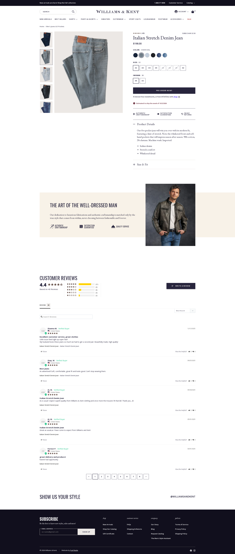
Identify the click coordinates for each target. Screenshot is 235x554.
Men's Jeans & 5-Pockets (55, 26)
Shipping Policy (181, 534)
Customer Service (176, 3)
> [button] (146, 476)
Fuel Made (74, 550)
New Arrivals (108, 525)
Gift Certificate (108, 534)
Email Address (47, 529)
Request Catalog (157, 534)
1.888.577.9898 (159, 3)
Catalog (190, 3)
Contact (130, 534)
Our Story (155, 525)
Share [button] (45, 352)
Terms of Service (181, 525)
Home (42, 26)
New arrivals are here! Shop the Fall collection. (58, 3)
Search (46, 12)
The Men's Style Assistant (161, 538)
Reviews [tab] (43, 305)
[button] (189, 352)
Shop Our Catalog (110, 529)
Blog (153, 529)
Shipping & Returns (134, 529)
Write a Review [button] (182, 286)
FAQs (129, 525)
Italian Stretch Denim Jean (49, 346)
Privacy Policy (180, 529)
